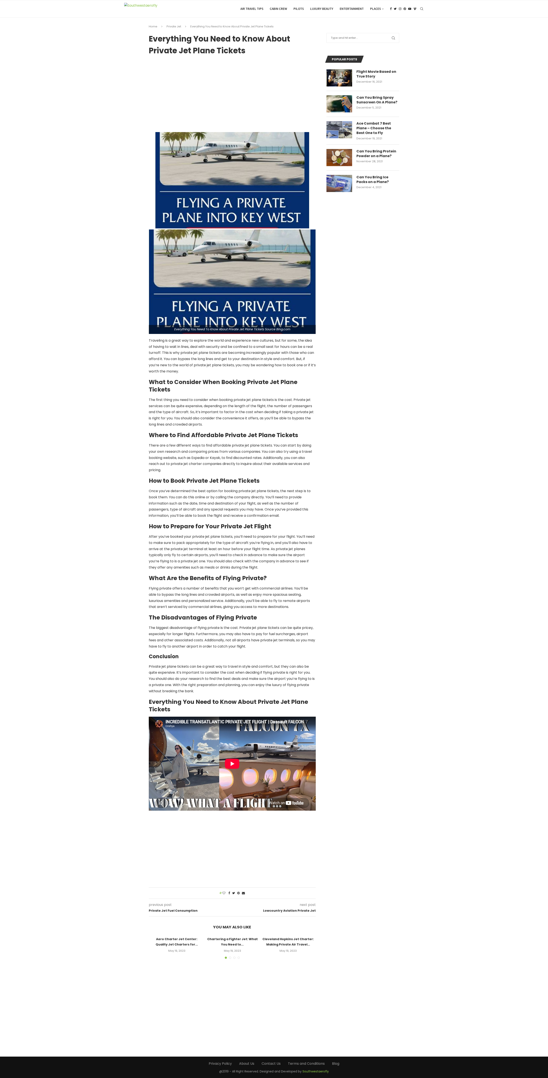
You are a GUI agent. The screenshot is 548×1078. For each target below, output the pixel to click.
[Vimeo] (414, 8)
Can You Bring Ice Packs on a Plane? (372, 179)
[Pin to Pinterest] (238, 893)
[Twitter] (395, 8)
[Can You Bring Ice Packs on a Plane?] (339, 183)
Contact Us (271, 1063)
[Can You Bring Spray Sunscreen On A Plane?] (339, 103)
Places (375, 9)
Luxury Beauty (321, 9)
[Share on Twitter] (233, 893)
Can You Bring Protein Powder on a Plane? (376, 153)
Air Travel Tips (251, 9)
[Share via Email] (243, 893)
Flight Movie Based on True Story (376, 74)
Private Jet (174, 26)
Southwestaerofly (315, 1071)
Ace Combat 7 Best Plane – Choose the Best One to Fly (373, 128)
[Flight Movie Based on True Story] (339, 77)
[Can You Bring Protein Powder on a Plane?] (339, 157)
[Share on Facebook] (229, 893)
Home (153, 26)
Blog (335, 1063)
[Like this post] (223, 893)
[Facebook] (391, 8)
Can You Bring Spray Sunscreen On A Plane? (376, 100)
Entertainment (352, 9)
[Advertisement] (232, 92)
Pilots (298, 9)
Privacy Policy (220, 1063)
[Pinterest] (405, 8)
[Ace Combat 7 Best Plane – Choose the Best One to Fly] (339, 129)
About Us (246, 1063)
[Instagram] (400, 8)
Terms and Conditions (306, 1063)
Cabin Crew (278, 9)
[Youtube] (409, 8)
